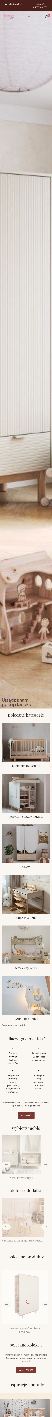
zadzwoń (26, 1115)
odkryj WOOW (26, 1370)
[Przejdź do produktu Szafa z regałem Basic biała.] (25, 1297)
